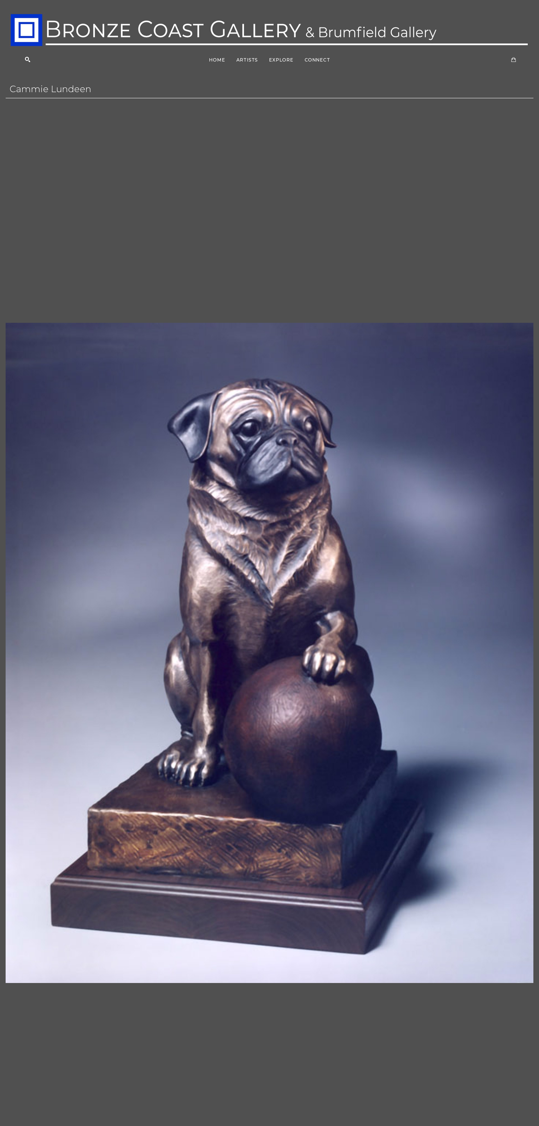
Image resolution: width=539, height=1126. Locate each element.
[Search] (27, 59)
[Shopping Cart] (513, 59)
